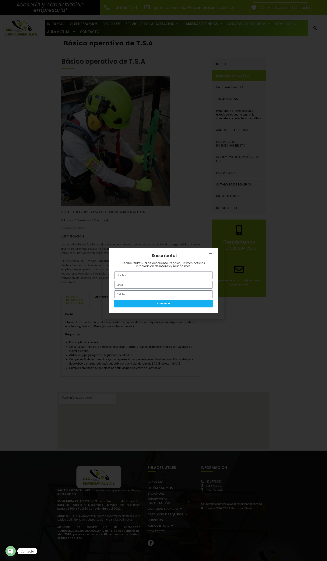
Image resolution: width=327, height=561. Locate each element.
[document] (163, 280)
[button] (210, 255)
